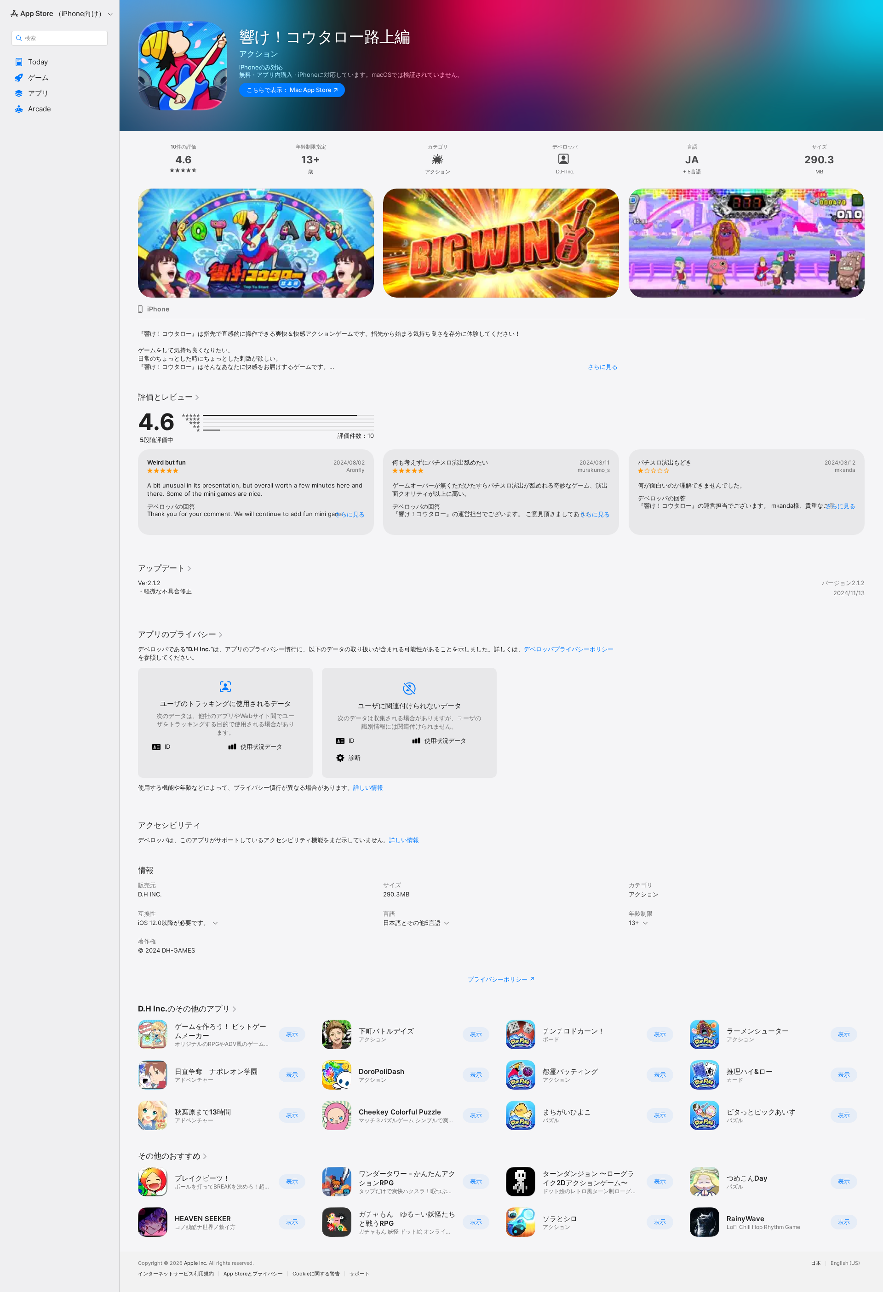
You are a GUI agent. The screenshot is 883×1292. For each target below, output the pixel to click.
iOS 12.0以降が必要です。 (173, 922)
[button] (59, 62)
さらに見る (603, 366)
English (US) (845, 1263)
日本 (816, 1263)
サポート (360, 1273)
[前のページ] (128, 243)
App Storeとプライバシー (253, 1273)
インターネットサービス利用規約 (176, 1273)
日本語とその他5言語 (412, 922)
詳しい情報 (368, 787)
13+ (634, 922)
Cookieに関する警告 (316, 1273)
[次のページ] (873, 243)
